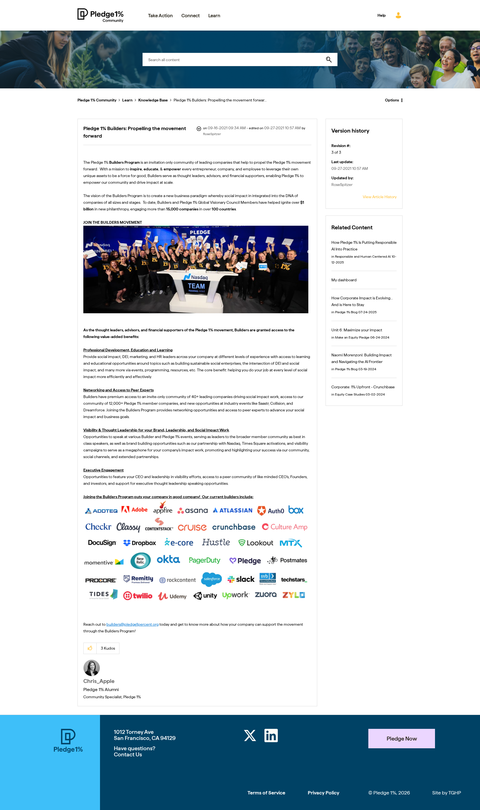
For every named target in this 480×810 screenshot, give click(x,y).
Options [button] (392, 100)
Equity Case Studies (350, 394)
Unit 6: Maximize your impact (356, 330)
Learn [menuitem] (214, 15)
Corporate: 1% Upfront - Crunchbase (363, 387)
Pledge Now (402, 738)
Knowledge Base (153, 100)
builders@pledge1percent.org (132, 624)
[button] (90, 648)
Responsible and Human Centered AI (363, 257)
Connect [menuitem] (190, 15)
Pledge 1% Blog (346, 312)
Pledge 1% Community (100, 15)
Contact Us (128, 754)
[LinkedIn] (271, 736)
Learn (127, 100)
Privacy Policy (323, 793)
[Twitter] (250, 736)
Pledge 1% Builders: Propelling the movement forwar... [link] (220, 100)
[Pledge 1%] (68, 769)
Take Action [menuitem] (160, 15)
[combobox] (240, 59)
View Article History (380, 197)
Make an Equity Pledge (352, 337)
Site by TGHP (446, 793)
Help (382, 15)
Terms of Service (266, 793)
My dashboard (344, 280)
